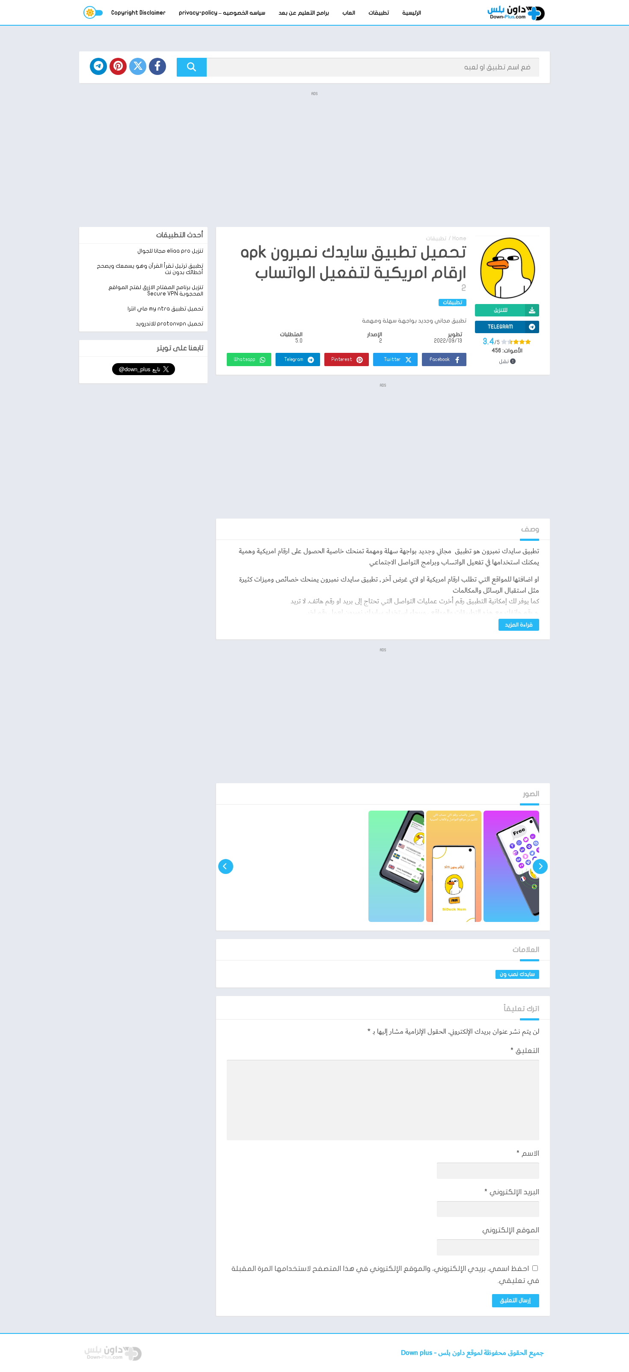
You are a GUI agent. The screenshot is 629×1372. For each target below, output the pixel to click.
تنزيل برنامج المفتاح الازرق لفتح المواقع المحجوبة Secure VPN (155, 290)
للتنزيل (500, 310)
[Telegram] (98, 66)
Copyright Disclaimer (138, 13)
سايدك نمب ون (517, 974)
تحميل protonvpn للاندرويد (169, 324)
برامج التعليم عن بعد (304, 13)
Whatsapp (244, 359)
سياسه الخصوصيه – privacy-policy (222, 13)
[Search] (192, 67)
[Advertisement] (314, 158)
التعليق (524, 1050)
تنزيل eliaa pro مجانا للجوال (170, 251)
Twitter (392, 359)
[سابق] (540, 866)
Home (459, 239)
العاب (348, 13)
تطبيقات (378, 13)
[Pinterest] (118, 66)
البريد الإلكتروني (511, 1192)
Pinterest (342, 359)
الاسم (527, 1153)
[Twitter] (137, 66)
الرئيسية (411, 13)
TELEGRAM (500, 326)
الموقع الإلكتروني (510, 1230)
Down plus (417, 1353)
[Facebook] (157, 66)
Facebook (439, 359)
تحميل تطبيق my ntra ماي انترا (165, 309)
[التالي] (225, 866)
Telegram (293, 359)
